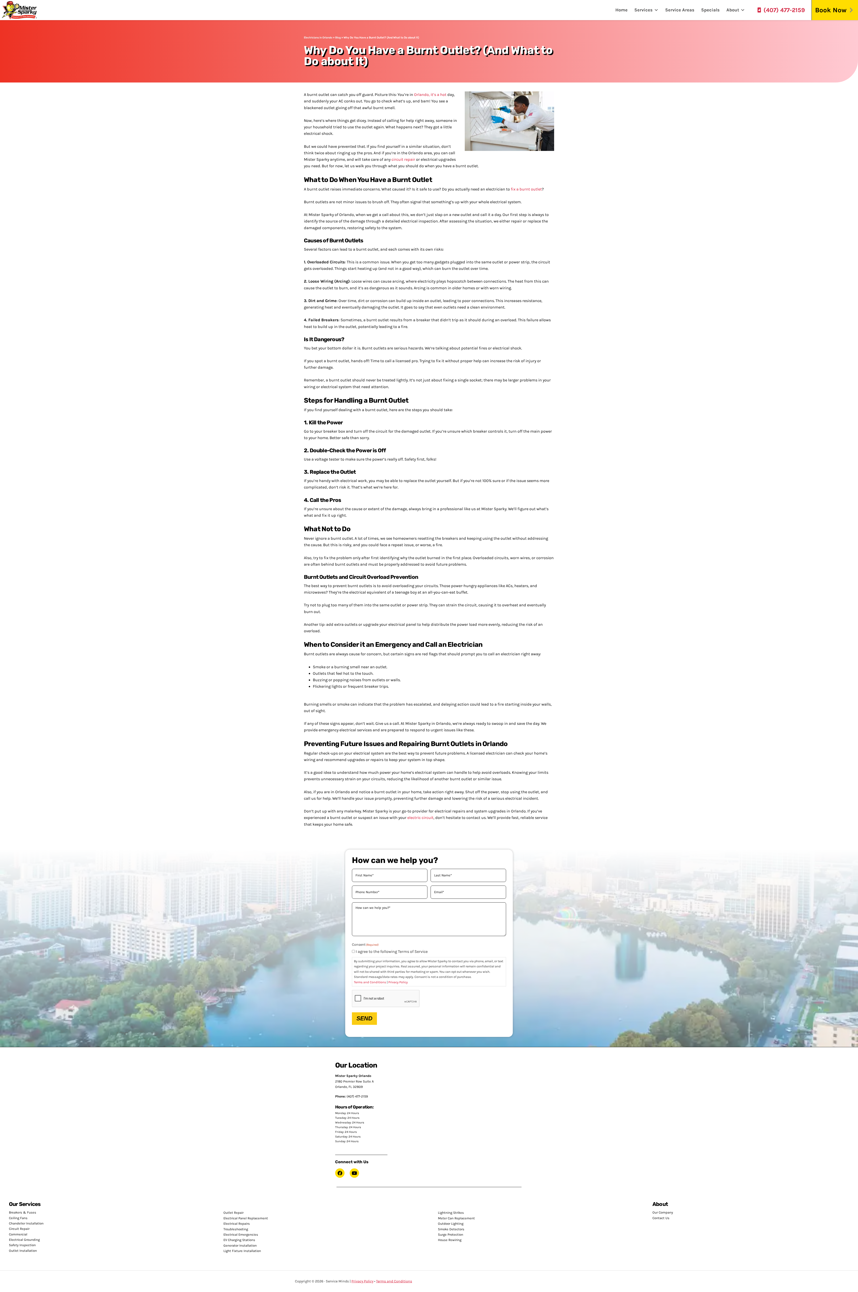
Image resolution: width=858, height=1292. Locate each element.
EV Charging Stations (239, 1240)
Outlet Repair (233, 1213)
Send (364, 1018)
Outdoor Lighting (450, 1224)
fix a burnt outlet (526, 189)
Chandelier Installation (26, 1223)
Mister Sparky (21, 10)
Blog (338, 37)
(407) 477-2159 (784, 10)
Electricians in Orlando (318, 37)
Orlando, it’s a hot (430, 94)
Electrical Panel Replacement (245, 1218)
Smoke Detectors (451, 1229)
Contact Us (660, 1218)
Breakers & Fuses (22, 1212)
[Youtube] (354, 1173)
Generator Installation (240, 1245)
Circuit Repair (19, 1229)
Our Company (662, 1212)
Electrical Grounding (24, 1240)
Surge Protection (450, 1235)
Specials (710, 10)
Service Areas (679, 10)
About (732, 10)
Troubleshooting (235, 1229)
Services (643, 10)
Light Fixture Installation (242, 1251)
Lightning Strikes (451, 1213)
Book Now (831, 10)
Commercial (18, 1234)
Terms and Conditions (370, 982)
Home (621, 10)
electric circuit (420, 817)
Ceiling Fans (18, 1218)
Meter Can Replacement (456, 1218)
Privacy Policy (398, 982)
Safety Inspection (22, 1245)
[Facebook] (340, 1173)
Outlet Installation (23, 1251)
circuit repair (403, 159)
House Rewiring (449, 1240)
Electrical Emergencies (240, 1235)
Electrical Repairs (236, 1224)
